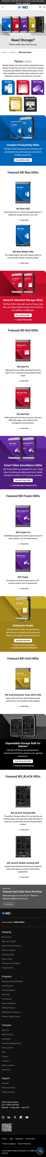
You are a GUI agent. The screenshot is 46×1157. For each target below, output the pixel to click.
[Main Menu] (3, 7)
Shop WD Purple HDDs (23, 480)
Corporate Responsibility (11, 1043)
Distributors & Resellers (11, 963)
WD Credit (6, 994)
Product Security (8, 1092)
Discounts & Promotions (11, 946)
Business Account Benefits (12, 981)
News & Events (7, 1034)
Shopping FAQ (7, 968)
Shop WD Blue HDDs (23, 160)
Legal (11, 1139)
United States (19, 922)
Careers (5, 1056)
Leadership (6, 1039)
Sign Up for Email (9, 941)
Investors (5, 1061)
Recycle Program (8, 990)
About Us (5, 1030)
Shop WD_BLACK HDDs (23, 761)
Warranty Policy (8, 955)
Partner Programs (9, 1003)
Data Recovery (7, 986)
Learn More (26, 3)
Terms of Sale (30, 1139)
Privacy (4, 1139)
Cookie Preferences (24, 1144)
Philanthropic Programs (11, 1012)
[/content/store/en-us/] (23, 7)
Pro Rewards (7, 999)
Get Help (5, 1083)
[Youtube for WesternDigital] (27, 1117)
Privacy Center (7, 1048)
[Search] (44, 7)
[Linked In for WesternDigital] (9, 1117)
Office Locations (8, 1065)
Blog (3, 1052)
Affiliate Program (8, 1008)
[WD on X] (15, 1117)
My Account (6, 937)
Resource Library (8, 1088)
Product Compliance (9, 1144)
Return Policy (7, 959)
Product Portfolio (8, 950)
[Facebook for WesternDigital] (21, 1117)
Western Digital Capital (11, 1016)
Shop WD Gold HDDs (23, 640)
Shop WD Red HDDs (23, 315)
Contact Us (6, 1070)
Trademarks (19, 1139)
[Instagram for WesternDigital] (3, 1117)
